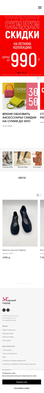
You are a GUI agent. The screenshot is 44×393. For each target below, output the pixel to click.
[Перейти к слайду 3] (23, 72)
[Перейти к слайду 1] (18, 72)
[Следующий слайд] (42, 46)
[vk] (4, 310)
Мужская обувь (8, 337)
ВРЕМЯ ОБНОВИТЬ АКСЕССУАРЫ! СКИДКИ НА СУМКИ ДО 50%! (19, 117)
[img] (37, 158)
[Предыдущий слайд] (1, 46)
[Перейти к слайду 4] (25, 72)
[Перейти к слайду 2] (20, 72)
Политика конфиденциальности (14, 360)
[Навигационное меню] (40, 7)
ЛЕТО (22, 177)
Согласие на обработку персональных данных (19, 364)
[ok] (8, 310)
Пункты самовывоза (9, 353)
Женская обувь (7, 333)
